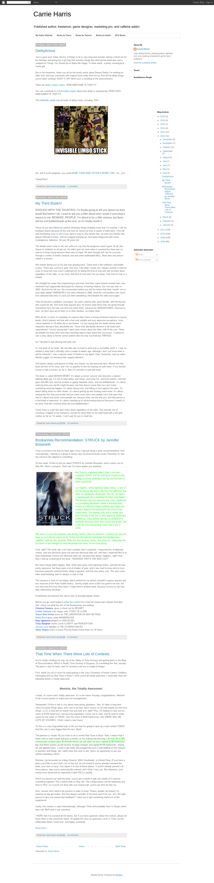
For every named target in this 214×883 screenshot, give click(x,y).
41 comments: (73, 423)
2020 (163, 116)
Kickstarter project (67, 91)
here (61, 234)
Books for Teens (64, 35)
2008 (163, 241)
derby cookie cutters (55, 85)
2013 (163, 132)
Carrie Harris (52, 14)
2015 (163, 124)
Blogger (119, 875)
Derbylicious (45, 51)
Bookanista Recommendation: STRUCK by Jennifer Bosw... (168, 193)
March (166, 217)
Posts (140, 254)
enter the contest (72, 602)
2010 (163, 234)
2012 (163, 136)
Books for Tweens (84, 35)
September (168, 151)
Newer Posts (42, 846)
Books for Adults (103, 35)
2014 (163, 128)
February (167, 221)
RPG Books (120, 35)
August (166, 157)
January (167, 225)
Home (81, 846)
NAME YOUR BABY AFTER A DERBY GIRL (93, 173)
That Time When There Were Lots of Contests (72, 654)
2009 (163, 237)
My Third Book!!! (48, 203)
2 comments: (72, 186)
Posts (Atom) (53, 851)
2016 (163, 120)
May (165, 169)
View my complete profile (145, 63)
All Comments (144, 260)
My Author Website (44, 35)
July (165, 161)
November (168, 143)
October (166, 147)
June (165, 165)
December (168, 139)
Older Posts (120, 846)
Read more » (41, 828)
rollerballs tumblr (48, 100)
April (165, 173)
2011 (163, 230)
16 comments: (73, 835)
